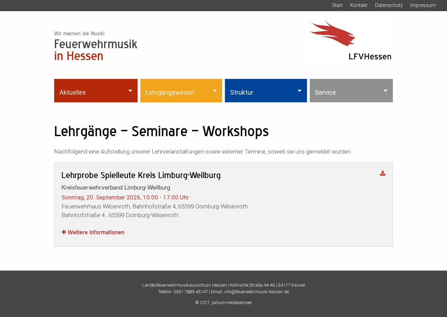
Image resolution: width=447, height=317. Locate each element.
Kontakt (358, 5)
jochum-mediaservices (232, 302)
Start (337, 5)
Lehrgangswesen (170, 92)
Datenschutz (389, 5)
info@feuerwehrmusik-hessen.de (256, 291)
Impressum (423, 5)
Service (325, 92)
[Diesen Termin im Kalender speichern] (383, 173)
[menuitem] (96, 90)
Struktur (241, 92)
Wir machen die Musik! (79, 33)
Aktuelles (72, 92)
